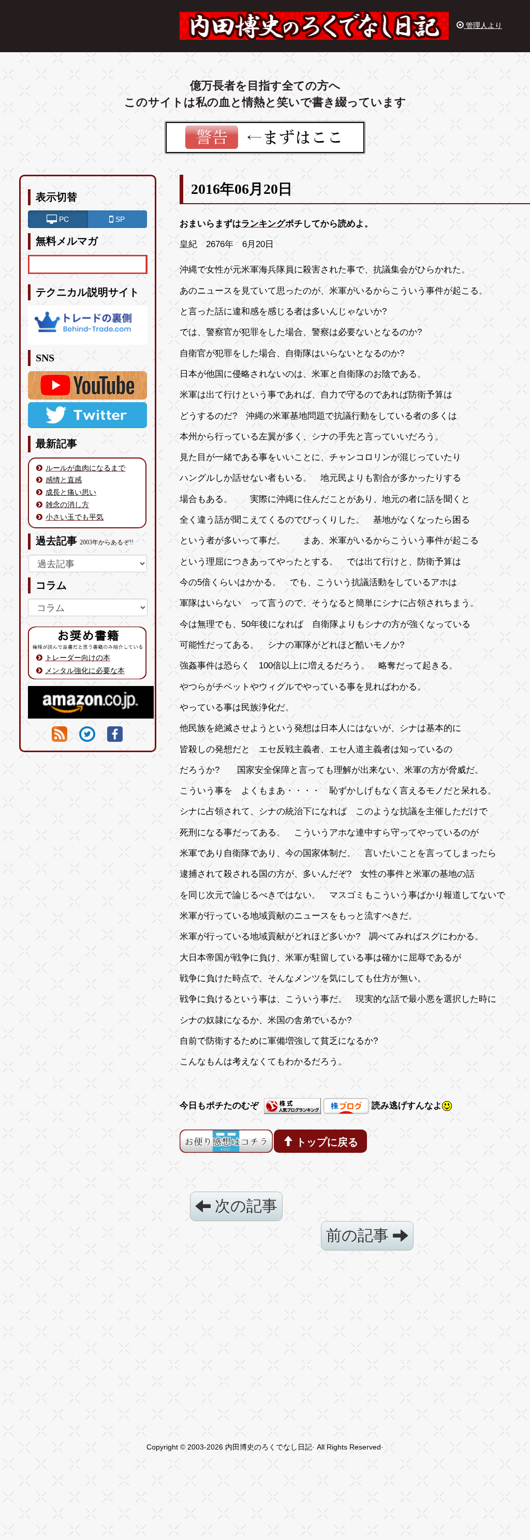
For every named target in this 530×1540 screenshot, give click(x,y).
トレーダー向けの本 (77, 657)
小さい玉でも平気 (75, 517)
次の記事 (244, 1205)
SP (119, 219)
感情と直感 (64, 480)
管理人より (483, 25)
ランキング (263, 223)
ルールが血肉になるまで (85, 468)
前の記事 (359, 1235)
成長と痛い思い (71, 492)
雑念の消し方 (67, 504)
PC (63, 219)
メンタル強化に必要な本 (85, 670)
